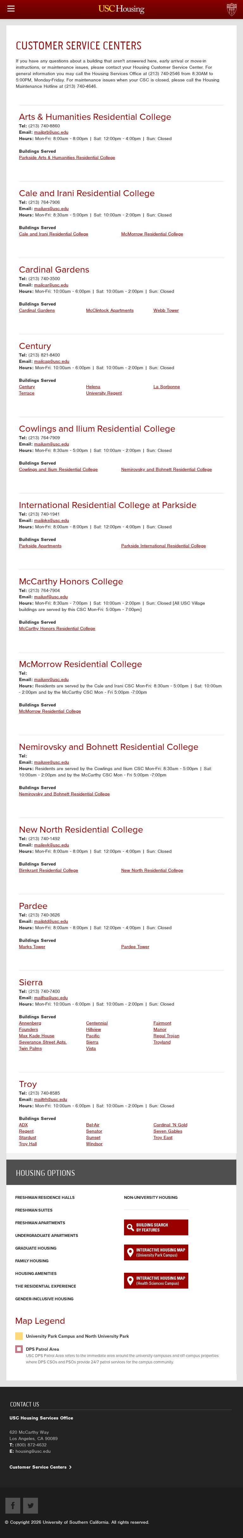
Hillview (93, 1029)
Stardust (27, 1137)
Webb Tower (166, 310)
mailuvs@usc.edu (51, 208)
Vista (91, 1048)
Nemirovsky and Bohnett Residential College (166, 469)
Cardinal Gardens (37, 310)
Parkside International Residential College (163, 546)
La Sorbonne (166, 386)
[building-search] (156, 1227)
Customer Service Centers (38, 1467)
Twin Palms (30, 1048)
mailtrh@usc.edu (50, 1099)
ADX (23, 1125)
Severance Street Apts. (43, 1042)
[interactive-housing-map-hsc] (156, 1281)
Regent (26, 1131)
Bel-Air (92, 1125)
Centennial (97, 1023)
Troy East (162, 1137)
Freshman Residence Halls (45, 1197)
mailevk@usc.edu (51, 845)
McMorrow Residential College (152, 234)
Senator (94, 1131)
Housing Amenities (36, 1273)
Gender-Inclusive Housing (44, 1299)
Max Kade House (36, 1036)
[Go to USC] (241, 3)
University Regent (104, 393)
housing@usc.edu (33, 1451)
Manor (159, 1029)
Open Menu (11, 8)
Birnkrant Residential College (48, 870)
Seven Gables (167, 1131)
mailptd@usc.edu (51, 921)
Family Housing (31, 1261)
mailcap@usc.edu (51, 361)
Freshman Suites (34, 1210)
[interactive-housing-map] (156, 1252)
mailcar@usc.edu (51, 285)
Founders (28, 1029)
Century (27, 386)
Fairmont (162, 1023)
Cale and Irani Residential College (53, 234)
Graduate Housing (35, 1248)
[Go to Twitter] (30, 1506)
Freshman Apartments (40, 1223)
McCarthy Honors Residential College (57, 628)
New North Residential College (152, 870)
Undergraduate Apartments (46, 1235)
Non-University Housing (151, 1197)
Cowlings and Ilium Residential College (58, 469)
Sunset (93, 1137)
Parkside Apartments (40, 546)
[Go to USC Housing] (122, 9)
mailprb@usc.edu (51, 132)
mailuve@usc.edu (51, 762)
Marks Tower (32, 946)
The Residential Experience (45, 1286)
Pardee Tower (135, 946)
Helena (93, 386)
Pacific (93, 1036)
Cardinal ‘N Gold (170, 1125)
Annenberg (30, 1023)
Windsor (94, 1144)
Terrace (26, 393)
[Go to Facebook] (12, 1506)
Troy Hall (28, 1144)
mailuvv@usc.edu (51, 679)
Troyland (162, 1042)
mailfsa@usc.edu (51, 998)
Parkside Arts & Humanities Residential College (67, 157)
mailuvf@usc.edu (51, 597)
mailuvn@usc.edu (51, 444)
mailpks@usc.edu (51, 520)
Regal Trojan (166, 1036)
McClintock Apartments (110, 310)
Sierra (92, 1042)
